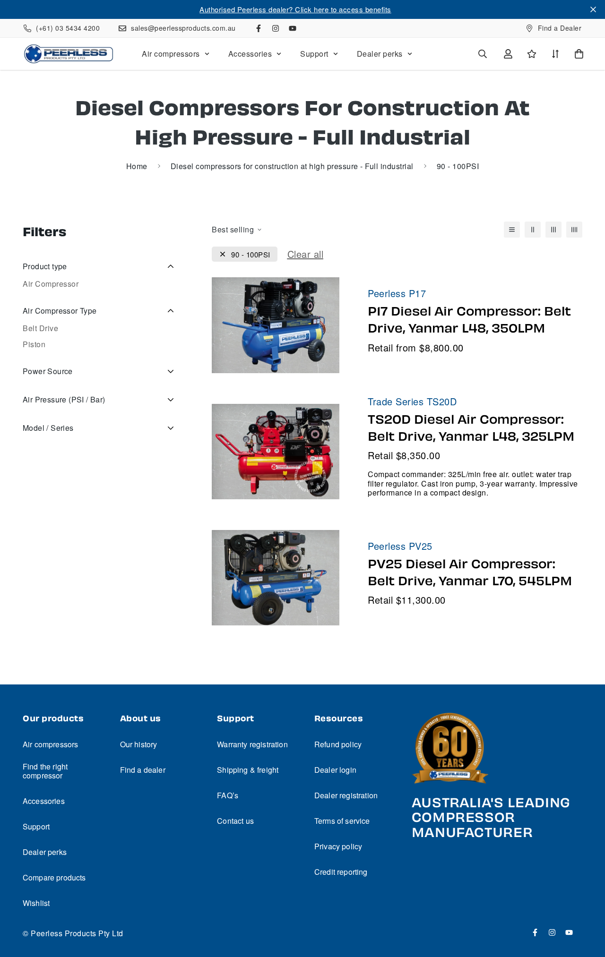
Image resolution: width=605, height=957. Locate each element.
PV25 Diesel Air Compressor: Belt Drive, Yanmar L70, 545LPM (470, 572)
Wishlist (36, 902)
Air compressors (171, 53)
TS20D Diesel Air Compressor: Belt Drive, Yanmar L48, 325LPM (471, 428)
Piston (34, 344)
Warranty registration (252, 744)
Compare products (54, 877)
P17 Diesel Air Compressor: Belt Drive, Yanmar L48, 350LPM (469, 320)
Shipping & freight (247, 769)
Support (314, 53)
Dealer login (335, 769)
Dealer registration (346, 795)
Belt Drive (40, 328)
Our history (138, 744)
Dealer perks (380, 53)
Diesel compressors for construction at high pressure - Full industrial (292, 166)
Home (136, 166)
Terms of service (342, 820)
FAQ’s (227, 795)
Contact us (235, 820)
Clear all (305, 254)
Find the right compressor (45, 771)
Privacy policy (338, 846)
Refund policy (338, 744)
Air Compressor (50, 283)
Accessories (250, 53)
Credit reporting (341, 871)
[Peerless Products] (68, 54)
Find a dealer (142, 769)
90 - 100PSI (250, 254)
